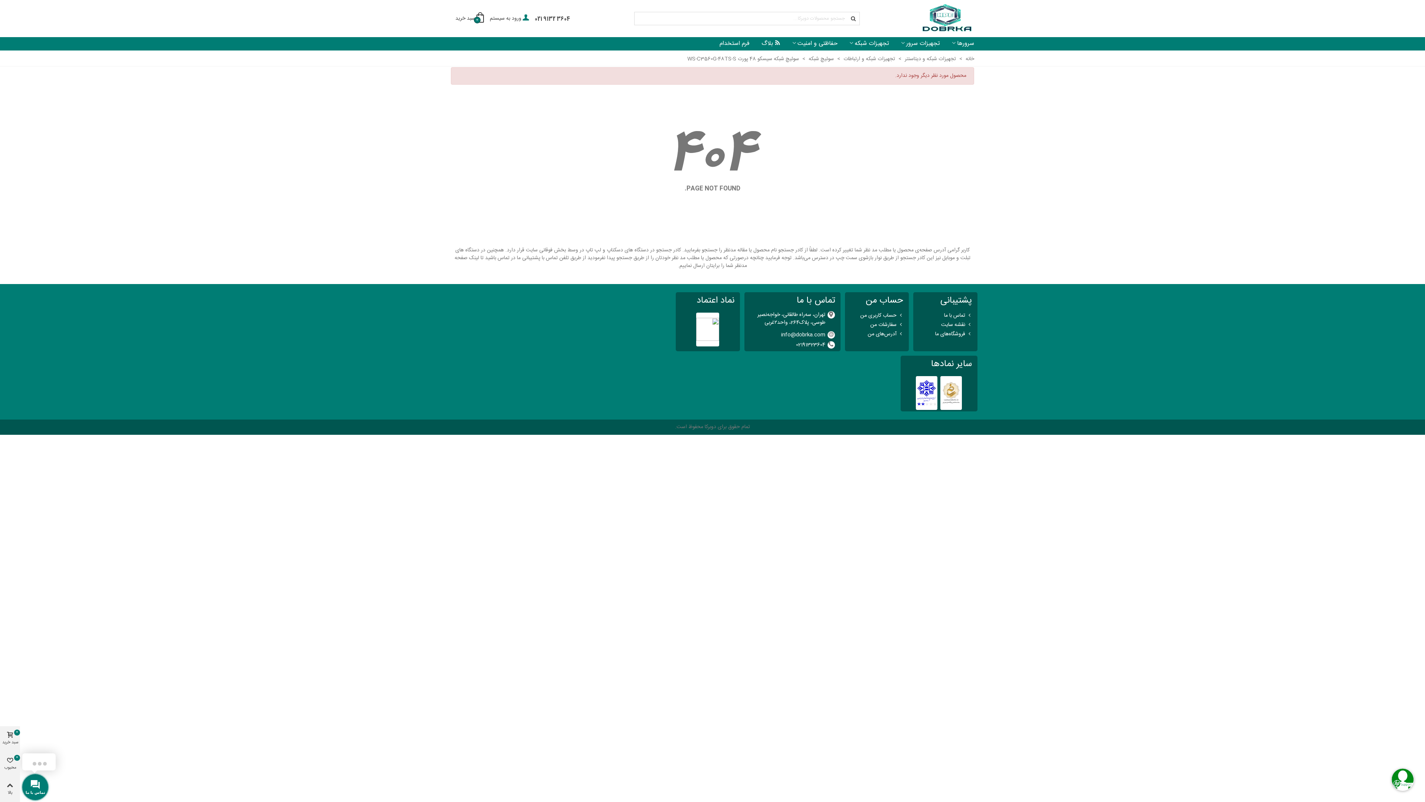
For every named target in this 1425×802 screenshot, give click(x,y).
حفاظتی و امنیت (817, 44)
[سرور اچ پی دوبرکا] (946, 18)
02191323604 (810, 344)
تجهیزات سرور (923, 44)
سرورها (965, 44)
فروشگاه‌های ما (950, 334)
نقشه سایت (953, 324)
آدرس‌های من (882, 334)
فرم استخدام (735, 44)
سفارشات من (883, 324)
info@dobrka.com (803, 334)
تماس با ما (954, 315)
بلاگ (767, 44)
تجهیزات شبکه (872, 44)
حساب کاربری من (878, 315)
